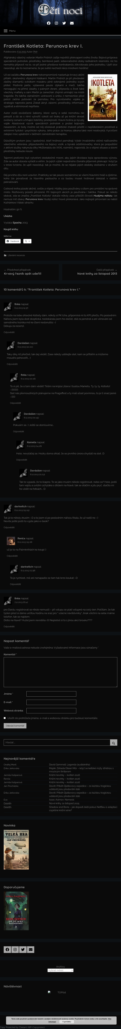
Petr (35, 51)
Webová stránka (13, 710)
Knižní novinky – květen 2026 (64, 775)
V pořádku (66, 1021)
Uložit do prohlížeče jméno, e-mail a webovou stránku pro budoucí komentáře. (53, 718)
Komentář (10, 654)
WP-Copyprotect (36, 1027)
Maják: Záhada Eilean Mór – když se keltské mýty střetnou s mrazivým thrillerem (81, 770)
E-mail (8, 702)
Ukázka (8, 215)
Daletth (7, 803)
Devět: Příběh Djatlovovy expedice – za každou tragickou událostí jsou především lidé (80, 788)
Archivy (60, 966)
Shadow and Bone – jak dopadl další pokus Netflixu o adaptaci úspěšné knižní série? (83, 809)
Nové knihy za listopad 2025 (64, 803)
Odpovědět (9, 332)
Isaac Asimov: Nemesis (61, 799)
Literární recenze (16, 255)
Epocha (17, 222)
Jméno (8, 693)
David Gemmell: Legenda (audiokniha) (69, 764)
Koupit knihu (11, 229)
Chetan (22, 1027)
